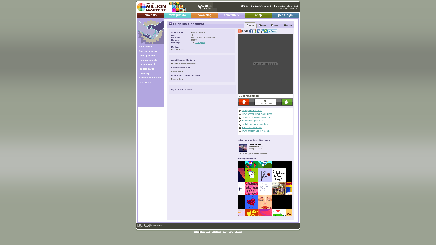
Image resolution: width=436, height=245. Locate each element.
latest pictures (147, 55)
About (202, 232)
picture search (147, 64)
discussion (145, 46)
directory (144, 73)
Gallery (276, 25)
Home (196, 232)
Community (216, 232)
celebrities (145, 82)
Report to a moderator (252, 127)
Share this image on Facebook (256, 117)
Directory (238, 232)
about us (151, 15)
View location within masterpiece (257, 114)
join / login (285, 15)
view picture (177, 15)
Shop (225, 232)
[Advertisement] (148, 96)
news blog (204, 15)
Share (245, 30)
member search (148, 60)
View (208, 232)
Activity (289, 25)
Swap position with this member (256, 131)
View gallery (200, 43)
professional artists (150, 77)
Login (231, 232)
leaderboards (146, 68)
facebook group (148, 51)
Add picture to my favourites (255, 124)
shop (258, 15)
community (231, 15)
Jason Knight (255, 145)
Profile (251, 25)
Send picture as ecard (252, 110)
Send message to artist (252, 121)
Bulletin (264, 25)
